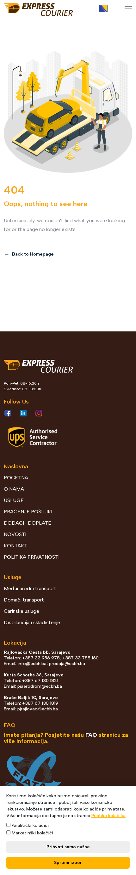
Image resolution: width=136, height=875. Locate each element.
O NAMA (14, 489)
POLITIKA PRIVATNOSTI (31, 557)
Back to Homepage (32, 254)
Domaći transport (24, 600)
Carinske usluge (21, 611)
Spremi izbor (68, 862)
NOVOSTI (15, 534)
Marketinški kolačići (31, 833)
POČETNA (16, 478)
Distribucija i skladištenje (32, 622)
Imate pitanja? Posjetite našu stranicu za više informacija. (66, 738)
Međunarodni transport (30, 588)
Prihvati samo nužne (68, 847)
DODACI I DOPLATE (27, 523)
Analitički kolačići (29, 825)
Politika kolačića (108, 815)
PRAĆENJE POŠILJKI (28, 512)
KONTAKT (15, 546)
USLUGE (14, 500)
